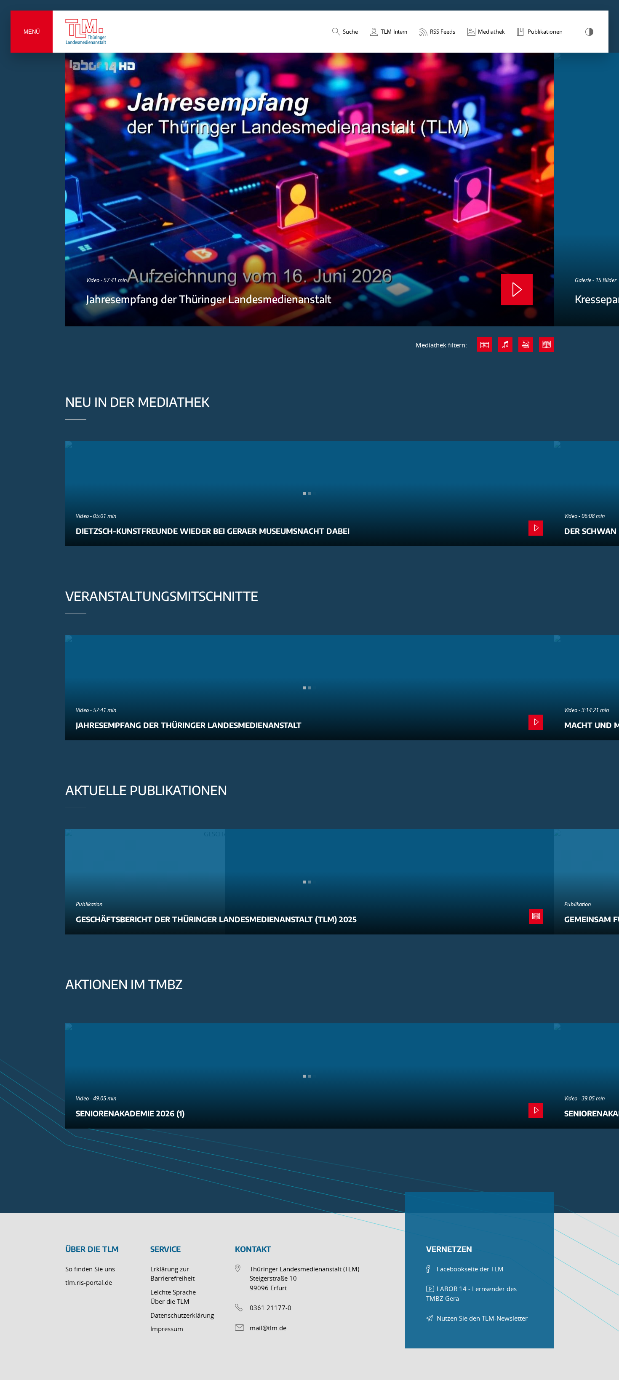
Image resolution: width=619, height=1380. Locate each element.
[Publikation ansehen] (536, 916)
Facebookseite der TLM (470, 1269)
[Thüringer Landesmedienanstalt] (86, 31)
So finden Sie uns (90, 1269)
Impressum (166, 1328)
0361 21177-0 (270, 1307)
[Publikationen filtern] (546, 344)
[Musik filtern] (505, 344)
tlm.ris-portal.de (88, 1282)
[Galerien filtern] (525, 344)
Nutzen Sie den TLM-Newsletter (482, 1318)
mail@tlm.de (268, 1328)
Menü (32, 32)
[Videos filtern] (484, 344)
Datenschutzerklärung (182, 1315)
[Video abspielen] (517, 289)
